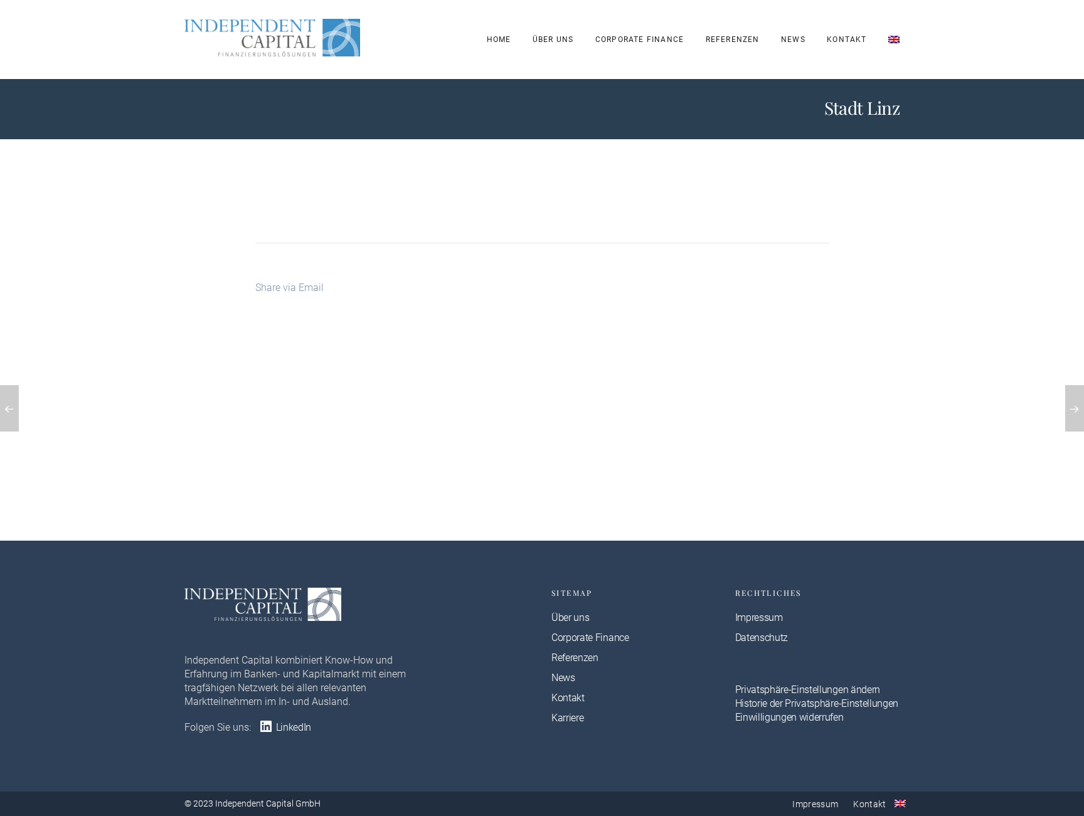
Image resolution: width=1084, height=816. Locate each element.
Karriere (567, 718)
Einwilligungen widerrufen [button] (789, 717)
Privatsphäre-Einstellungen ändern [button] (807, 690)
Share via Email (289, 288)
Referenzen (733, 39)
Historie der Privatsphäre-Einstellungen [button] (817, 703)
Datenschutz (761, 638)
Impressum (759, 617)
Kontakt (846, 39)
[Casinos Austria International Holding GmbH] (1074, 408)
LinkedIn (292, 727)
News (793, 39)
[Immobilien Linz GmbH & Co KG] (9, 408)
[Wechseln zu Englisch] (894, 39)
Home (499, 39)
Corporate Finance (639, 39)
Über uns (553, 39)
